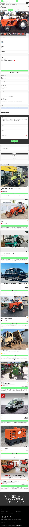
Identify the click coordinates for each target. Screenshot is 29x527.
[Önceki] (1, 23)
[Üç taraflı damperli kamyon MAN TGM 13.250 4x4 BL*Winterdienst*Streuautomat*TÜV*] (14, 339)
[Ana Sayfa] (0, 4)
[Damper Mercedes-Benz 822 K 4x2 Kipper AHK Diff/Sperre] (14, 241)
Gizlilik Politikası (14, 142)
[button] (28, 1)
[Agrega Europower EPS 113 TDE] (14, 436)
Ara (27, 2)
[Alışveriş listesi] (25, 1)
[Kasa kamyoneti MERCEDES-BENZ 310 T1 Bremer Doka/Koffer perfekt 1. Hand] (14, 469)
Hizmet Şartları (18, 525)
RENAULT (2, 42)
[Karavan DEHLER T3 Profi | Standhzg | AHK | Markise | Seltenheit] (14, 273)
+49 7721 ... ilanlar (4, 148)
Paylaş (15, 158)
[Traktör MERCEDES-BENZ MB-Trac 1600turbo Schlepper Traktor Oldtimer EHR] (14, 176)
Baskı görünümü (14, 155)
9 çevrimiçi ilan (3, 110)
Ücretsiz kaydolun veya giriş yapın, (8, 107)
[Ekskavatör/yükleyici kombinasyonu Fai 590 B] (14, 209)
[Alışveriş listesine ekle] (26, 6)
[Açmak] (14, 197)
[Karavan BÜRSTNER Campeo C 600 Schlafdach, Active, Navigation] (14, 403)
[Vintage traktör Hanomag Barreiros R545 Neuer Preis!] (14, 306)
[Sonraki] (27, 23)
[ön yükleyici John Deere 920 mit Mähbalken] (14, 371)
